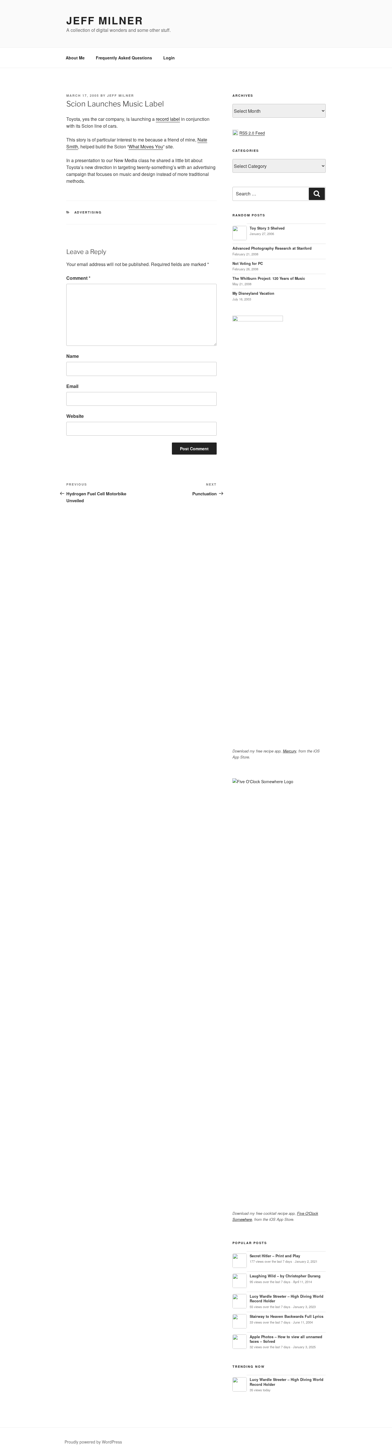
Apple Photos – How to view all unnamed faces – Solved (286, 1339)
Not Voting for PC (247, 263)
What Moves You (146, 146)
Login (169, 58)
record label (168, 119)
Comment (78, 278)
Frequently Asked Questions (124, 58)
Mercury (289, 751)
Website (75, 416)
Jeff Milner (104, 20)
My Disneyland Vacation (253, 293)
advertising (88, 212)
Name (72, 356)
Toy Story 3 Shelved (267, 228)
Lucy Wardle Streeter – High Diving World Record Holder (286, 1298)
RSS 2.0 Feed (252, 133)
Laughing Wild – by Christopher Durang (285, 1276)
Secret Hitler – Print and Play (275, 1256)
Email (72, 386)
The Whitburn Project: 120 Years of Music (268, 278)
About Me (75, 58)
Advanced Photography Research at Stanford (272, 248)
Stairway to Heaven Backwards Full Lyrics (286, 1316)
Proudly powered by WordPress (93, 1442)
